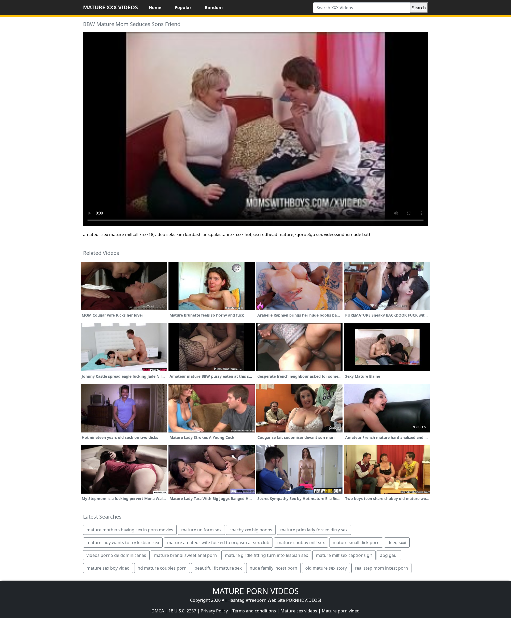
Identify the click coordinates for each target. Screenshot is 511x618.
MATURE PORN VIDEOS (255, 591)
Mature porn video (341, 611)
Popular (183, 7)
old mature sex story (326, 568)
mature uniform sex (201, 530)
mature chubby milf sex (301, 542)
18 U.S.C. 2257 (182, 611)
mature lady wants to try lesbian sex (122, 542)
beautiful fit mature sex (218, 568)
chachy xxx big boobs (250, 530)
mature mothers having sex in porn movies (129, 530)
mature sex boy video (108, 568)
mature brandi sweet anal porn (185, 555)
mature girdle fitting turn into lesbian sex (266, 555)
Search (419, 8)
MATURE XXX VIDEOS (110, 7)
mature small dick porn (356, 542)
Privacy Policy (214, 611)
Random (214, 7)
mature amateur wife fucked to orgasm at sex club (218, 542)
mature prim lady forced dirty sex (314, 530)
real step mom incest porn (381, 568)
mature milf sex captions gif (344, 555)
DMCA (157, 611)
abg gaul (389, 555)
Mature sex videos (299, 611)
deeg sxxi (397, 542)
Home (155, 7)
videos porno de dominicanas (116, 555)
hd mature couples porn (162, 568)
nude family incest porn (273, 568)
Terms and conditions (254, 611)
